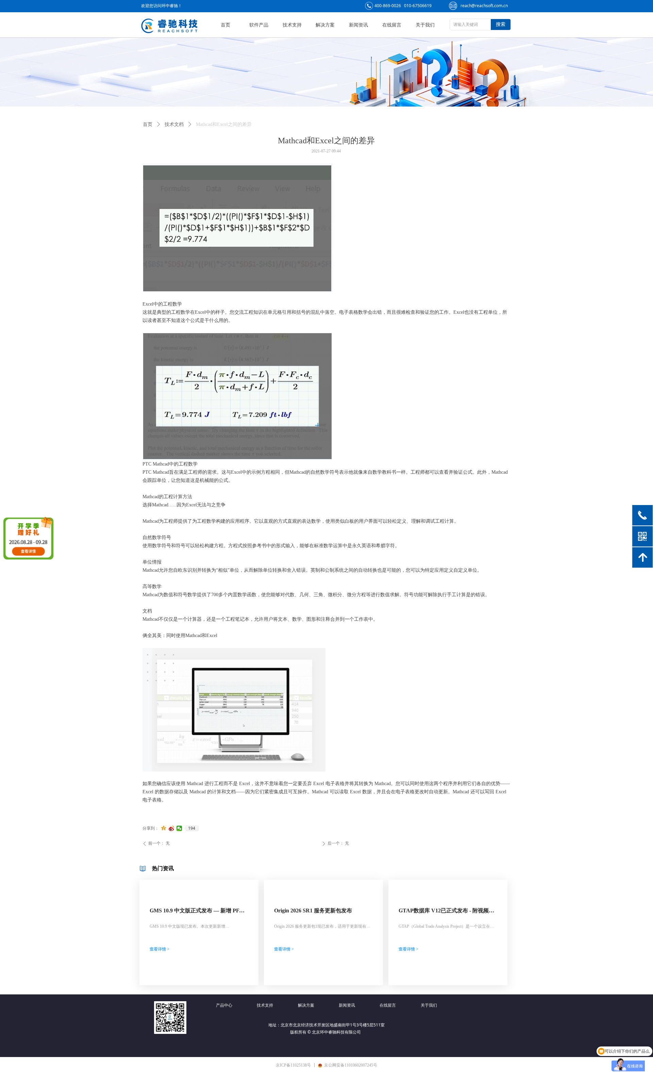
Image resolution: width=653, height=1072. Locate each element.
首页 (147, 124)
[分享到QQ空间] (164, 828)
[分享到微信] (179, 828)
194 (191, 828)
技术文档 (174, 124)
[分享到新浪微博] (171, 828)
